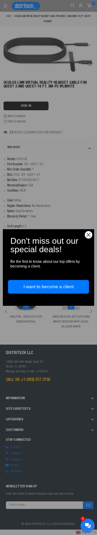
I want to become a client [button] (49, 286)
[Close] (88, 234)
